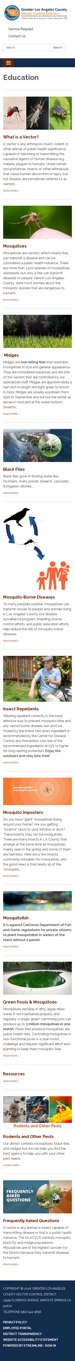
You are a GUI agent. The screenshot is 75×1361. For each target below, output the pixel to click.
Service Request (20, 29)
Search (57, 47)
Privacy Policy (15, 1322)
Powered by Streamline (23, 1345)
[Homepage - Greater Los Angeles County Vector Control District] (37, 12)
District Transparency (22, 1334)
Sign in (50, 1345)
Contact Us (17, 36)
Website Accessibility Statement (30, 1339)
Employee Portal (17, 1328)
